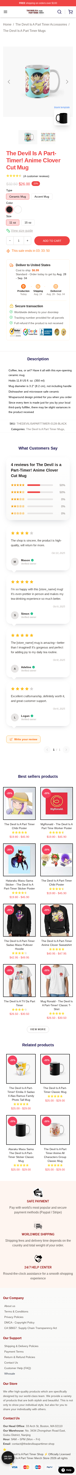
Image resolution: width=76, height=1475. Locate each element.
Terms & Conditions (16, 1311)
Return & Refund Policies (19, 1357)
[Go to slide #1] (28, 137)
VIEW (19, 816)
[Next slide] (67, 82)
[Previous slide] (9, 82)
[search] (59, 11)
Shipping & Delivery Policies (21, 1346)
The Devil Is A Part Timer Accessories (41, 24)
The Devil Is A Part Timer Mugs (24, 30)
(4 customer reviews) (36, 176)
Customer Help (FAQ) (17, 1368)
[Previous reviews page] (47, 749)
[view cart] (70, 11)
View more (38, 1029)
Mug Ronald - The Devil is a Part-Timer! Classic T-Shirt (57, 1005)
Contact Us (11, 1362)
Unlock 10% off (8, 1458)
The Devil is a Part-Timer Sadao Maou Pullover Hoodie (19, 944)
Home (7, 24)
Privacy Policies (13, 1317)
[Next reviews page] (66, 749)
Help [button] (68, 1470)
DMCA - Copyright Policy (19, 1322)
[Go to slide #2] (48, 137)
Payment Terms (14, 1351)
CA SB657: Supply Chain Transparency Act (30, 1328)
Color (9, 202)
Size (8, 216)
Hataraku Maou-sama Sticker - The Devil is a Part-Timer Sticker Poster (19, 884)
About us (9, 1306)
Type (9, 190)
